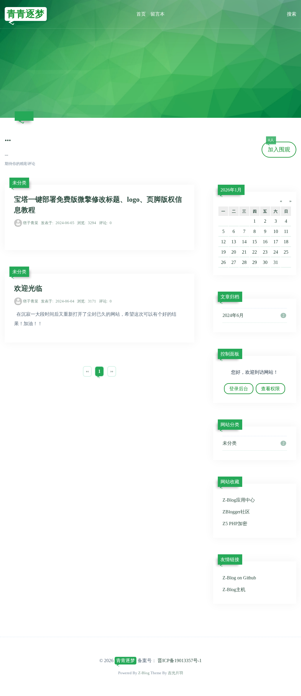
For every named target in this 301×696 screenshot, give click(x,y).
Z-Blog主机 (234, 589)
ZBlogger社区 (236, 511)
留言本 (157, 13)
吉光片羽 (175, 673)
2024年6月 (253, 315)
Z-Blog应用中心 (239, 499)
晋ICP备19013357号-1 (180, 660)
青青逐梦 (25, 14)
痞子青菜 (30, 223)
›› (111, 371)
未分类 (19, 182)
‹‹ (87, 371)
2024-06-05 (57, 223)
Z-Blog (144, 673)
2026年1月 (231, 189)
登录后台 (238, 388)
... (8, 138)
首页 (141, 13)
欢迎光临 (28, 288)
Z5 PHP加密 (235, 523)
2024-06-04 (57, 301)
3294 (86, 223)
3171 (86, 301)
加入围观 (279, 147)
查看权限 (270, 388)
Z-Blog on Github (239, 577)
